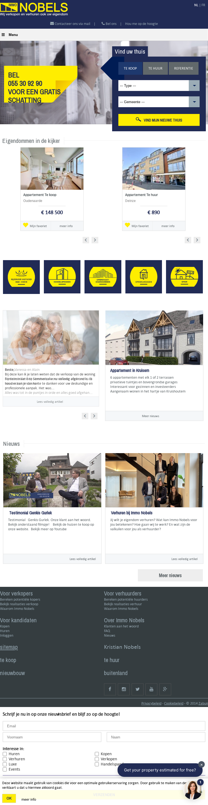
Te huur (155, 68)
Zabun (203, 703)
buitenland (116, 673)
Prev (87, 239)
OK (9, 798)
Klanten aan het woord (121, 626)
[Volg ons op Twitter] (138, 689)
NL (196, 5)
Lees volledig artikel (50, 402)
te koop (8, 660)
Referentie (183, 68)
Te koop (130, 68)
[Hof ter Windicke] (110, 400)
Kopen (4, 626)
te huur (111, 660)
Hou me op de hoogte (141, 23)
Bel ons (110, 23)
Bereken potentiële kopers (20, 599)
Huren (4, 631)
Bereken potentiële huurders (126, 599)
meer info (66, 226)
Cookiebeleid (173, 703)
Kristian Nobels (122, 646)
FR (203, 5)
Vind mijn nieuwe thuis (163, 120)
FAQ (107, 631)
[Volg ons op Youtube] (151, 689)
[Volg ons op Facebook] (110, 689)
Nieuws (109, 635)
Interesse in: (13, 748)
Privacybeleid (151, 703)
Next (95, 239)
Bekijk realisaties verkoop (19, 604)
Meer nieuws (150, 416)
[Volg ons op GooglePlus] (165, 689)
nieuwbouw (12, 673)
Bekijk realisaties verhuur (123, 604)
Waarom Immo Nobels (17, 608)
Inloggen (6, 635)
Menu (13, 35)
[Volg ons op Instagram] (124, 689)
